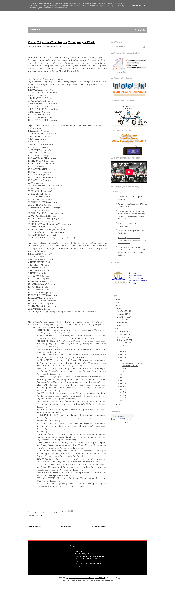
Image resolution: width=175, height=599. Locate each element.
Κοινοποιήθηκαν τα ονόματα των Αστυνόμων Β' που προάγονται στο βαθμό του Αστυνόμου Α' (132, 240)
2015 (115, 407)
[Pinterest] (136, 35)
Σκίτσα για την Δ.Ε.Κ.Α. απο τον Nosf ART (90, 556)
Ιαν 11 (122, 383)
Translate (127, 419)
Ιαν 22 (122, 360)
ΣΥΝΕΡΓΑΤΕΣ (35, 30)
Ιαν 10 (122, 386)
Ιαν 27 (122, 349)
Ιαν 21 (122, 369)
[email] (144, 30)
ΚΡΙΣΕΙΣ (39, 516)
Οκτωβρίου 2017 (122, 317)
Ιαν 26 (122, 352)
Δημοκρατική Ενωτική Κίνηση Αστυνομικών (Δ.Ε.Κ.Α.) (86, 578)
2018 (115, 305)
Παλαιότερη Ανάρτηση (98, 527)
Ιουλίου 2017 (121, 326)
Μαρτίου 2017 (121, 337)
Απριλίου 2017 (122, 334)
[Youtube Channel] (141, 30)
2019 (115, 303)
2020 (115, 300)
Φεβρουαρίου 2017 (123, 340)
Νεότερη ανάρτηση (35, 527)
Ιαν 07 (122, 392)
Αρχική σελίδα (66, 527)
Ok (144, 5)
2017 (115, 308)
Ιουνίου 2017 (121, 329)
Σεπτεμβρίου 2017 (123, 320)
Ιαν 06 (122, 395)
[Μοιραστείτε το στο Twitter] (69, 511)
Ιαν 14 (122, 378)
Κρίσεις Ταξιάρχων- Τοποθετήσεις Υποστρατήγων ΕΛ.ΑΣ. (61, 42)
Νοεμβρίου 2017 (122, 314)
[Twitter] (138, 30)
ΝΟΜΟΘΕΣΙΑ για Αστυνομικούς (86, 554)
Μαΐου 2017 (121, 331)
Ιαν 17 (122, 375)
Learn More (136, 5)
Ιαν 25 (122, 355)
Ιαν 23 (122, 357)
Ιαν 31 (122, 346)
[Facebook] (136, 30)
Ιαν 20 (122, 372)
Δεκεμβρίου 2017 (122, 311)
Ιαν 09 (122, 389)
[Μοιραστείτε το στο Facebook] (72, 511)
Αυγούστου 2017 (122, 323)
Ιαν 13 (122, 381)
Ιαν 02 (122, 401)
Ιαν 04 (122, 398)
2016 (115, 404)
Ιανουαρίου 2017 (122, 343)
